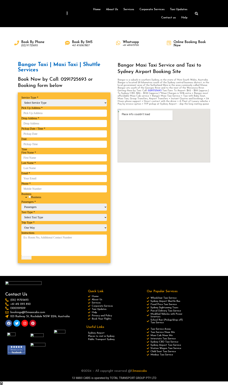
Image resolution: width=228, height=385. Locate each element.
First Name (28, 152)
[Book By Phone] (16, 43)
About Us (112, 9)
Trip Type (28, 222)
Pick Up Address (32, 107)
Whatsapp (131, 42)
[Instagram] (24, 323)
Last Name (28, 162)
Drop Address (30, 118)
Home (97, 9)
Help (184, 17)
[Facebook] (8, 323)
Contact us (168, 17)
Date (24, 138)
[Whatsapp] (118, 43)
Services (128, 9)
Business (36, 197)
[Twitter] (16, 323)
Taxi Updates (178, 9)
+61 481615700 (131, 45)
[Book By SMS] (67, 43)
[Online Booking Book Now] (169, 43)
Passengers (28, 201)
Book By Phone (32, 42)
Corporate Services (152, 9)
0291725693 (155, 90)
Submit (26, 257)
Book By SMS (82, 42)
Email (25, 173)
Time (24, 149)
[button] (197, 14)
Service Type (29, 97)
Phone (26, 183)
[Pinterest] (32, 323)
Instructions (27, 232)
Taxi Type (28, 212)
